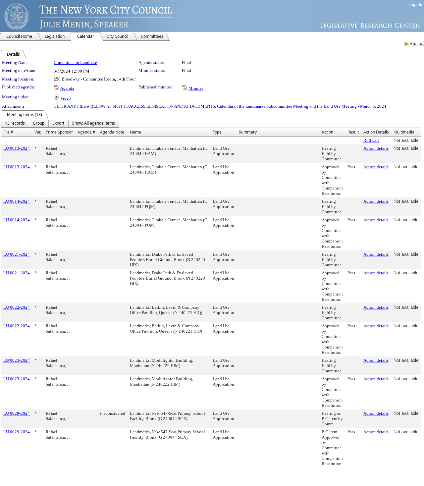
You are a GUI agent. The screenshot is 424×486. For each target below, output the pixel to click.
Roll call (371, 140)
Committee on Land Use (75, 62)
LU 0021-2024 (16, 254)
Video (65, 98)
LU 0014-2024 (16, 201)
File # (8, 132)
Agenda (67, 88)
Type (217, 132)
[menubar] (60, 123)
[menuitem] (15, 123)
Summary (248, 132)
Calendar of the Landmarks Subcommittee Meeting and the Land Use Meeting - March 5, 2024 (301, 106)
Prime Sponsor (59, 132)
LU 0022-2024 (16, 307)
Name (135, 132)
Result (353, 132)
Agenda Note (112, 132)
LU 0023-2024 (16, 360)
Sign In (415, 4)
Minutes (195, 88)
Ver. (37, 132)
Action (327, 132)
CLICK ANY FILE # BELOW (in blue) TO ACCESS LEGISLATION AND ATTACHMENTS (134, 106)
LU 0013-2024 (16, 148)
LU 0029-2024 (16, 413)
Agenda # (86, 132)
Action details (376, 148)
